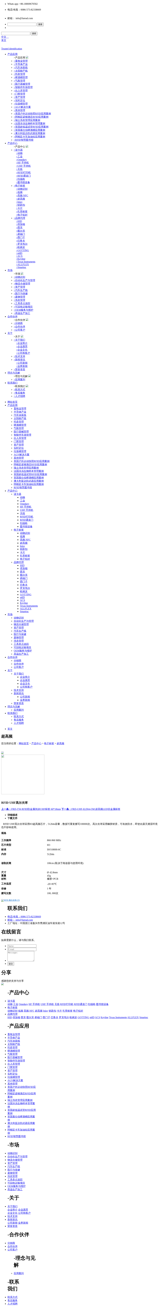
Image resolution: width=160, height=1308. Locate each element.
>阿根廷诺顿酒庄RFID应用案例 (31, 117)
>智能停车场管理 (23, 87)
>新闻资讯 (19, 359)
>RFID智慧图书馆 (23, 140)
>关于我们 (19, 340)
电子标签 (19, 529)
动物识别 (25, 533)
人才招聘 (19, 723)
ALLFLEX (25, 608)
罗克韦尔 (25, 588)
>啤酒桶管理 (21, 77)
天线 (22, 513)
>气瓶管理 (19, 80)
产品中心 (13, 143)
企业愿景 (25, 680)
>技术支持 (19, 356)
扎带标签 (25, 555)
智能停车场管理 (22, 434)
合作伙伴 (13, 316)
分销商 (17, 660)
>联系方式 (19, 389)
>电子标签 (19, 185)
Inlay (22, 546)
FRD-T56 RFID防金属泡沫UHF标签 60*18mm (31, 809)
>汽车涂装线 (21, 67)
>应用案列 (19, 379)
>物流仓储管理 (22, 283)
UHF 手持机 (26, 510)
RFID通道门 (26, 520)
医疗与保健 (20, 634)
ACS (22, 600)
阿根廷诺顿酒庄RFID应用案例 (30, 464)
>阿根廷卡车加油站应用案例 (29, 136)
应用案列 (19, 710)
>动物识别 (19, 277)
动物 (22, 497)
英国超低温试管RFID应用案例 (30, 474)
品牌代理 (19, 562)
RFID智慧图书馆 (23, 487)
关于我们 (19, 673)
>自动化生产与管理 (24, 280)
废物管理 (19, 637)
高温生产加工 (21, 654)
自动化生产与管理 (24, 621)
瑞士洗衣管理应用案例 (26, 467)
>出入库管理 (21, 90)
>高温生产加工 (22, 313)
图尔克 (24, 575)
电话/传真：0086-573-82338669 (24, 916)
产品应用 (13, 54)
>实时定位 (19, 100)
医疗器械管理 (21, 431)
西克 (22, 571)
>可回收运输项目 (23, 306)
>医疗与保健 (21, 293)
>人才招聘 (19, 396)
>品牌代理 (19, 218)
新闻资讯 (19, 693)
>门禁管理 (19, 93)
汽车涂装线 (20, 415)
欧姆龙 (24, 591)
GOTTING (25, 594)
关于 (10, 333)
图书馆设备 (26, 526)
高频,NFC (25, 539)
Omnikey (24, 503)
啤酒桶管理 (20, 425)
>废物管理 (19, 296)
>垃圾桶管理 (21, 103)
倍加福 (24, 568)
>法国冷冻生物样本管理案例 (29, 123)
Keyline (24, 603)
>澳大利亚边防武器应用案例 (29, 133)
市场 (10, 270)
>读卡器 (18, 150)
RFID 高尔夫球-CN (12, 900)
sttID (22, 597)
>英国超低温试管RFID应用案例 (31, 126)
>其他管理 (19, 110)
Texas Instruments (29, 605)
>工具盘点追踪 (22, 303)
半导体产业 (20, 411)
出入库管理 (20, 438)
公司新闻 (25, 696)
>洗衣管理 (19, 300)
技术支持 (19, 690)
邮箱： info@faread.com (20, 920)
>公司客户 (19, 329)
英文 (3, 40)
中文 (5, 37)
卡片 (22, 552)
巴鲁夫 (24, 584)
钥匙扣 (24, 549)
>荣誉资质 (19, 369)
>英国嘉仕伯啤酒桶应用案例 (29, 130)
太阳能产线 (20, 418)
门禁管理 (19, 441)
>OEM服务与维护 (23, 310)
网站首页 (13, 402)
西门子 (24, 581)
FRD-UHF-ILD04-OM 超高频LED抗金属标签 (90, 809)
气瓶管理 (19, 428)
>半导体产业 (21, 64)
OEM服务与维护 (23, 650)
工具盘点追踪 (21, 644)
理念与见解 (14, 372)
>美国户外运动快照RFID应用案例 (32, 113)
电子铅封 (25, 559)
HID (22, 565)
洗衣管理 (19, 640)
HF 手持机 (25, 506)
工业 (22, 500)
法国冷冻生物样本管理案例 (29, 471)
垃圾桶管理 (20, 451)
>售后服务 (19, 392)
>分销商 (18, 323)
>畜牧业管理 (21, 61)
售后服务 (19, 719)
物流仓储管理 (21, 624)
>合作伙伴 (19, 326)
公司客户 (19, 667)
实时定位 (19, 448)
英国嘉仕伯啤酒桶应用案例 (29, 477)
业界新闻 (25, 700)
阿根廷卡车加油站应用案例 (29, 484)
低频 (22, 536)
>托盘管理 (19, 74)
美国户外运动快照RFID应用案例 (32, 461)
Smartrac (24, 611)
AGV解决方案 (21, 454)
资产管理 (19, 444)
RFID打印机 (26, 516)
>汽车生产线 (21, 290)
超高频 (24, 543)
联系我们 (13, 382)
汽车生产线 (20, 631)
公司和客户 (26, 687)
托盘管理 (19, 421)
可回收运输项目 (22, 647)
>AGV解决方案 (22, 107)
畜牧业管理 (20, 408)
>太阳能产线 (21, 70)
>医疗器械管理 (22, 84)
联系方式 (19, 716)
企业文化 (25, 683)
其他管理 (19, 458)
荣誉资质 (19, 703)
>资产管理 (19, 97)
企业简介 (25, 677)
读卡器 (17, 494)
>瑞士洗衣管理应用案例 (27, 120)
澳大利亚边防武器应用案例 (29, 481)
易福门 (24, 578)
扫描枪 (24, 523)
